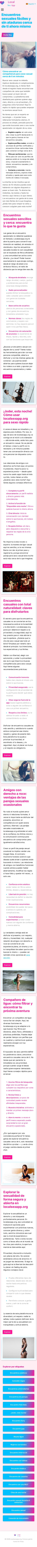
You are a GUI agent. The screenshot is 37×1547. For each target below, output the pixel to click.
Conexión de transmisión (19, 1518)
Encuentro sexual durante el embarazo (18, 1501)
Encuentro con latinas (18, 1461)
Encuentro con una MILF (18, 1484)
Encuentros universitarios (18, 1389)
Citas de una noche (18, 1492)
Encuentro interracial (18, 1453)
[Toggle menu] (2, 10)
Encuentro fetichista (18, 1405)
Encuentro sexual (19, 1510)
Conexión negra (18, 1381)
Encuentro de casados (18, 1476)
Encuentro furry (18, 1421)
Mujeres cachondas (19, 1445)
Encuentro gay (18, 1429)
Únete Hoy (7, 35)
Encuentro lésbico (18, 1469)
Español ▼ (32, 4)
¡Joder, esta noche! (18, 1413)
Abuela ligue (18, 1437)
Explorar (7, 376)
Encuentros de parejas (18, 1397)
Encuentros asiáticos (18, 1373)
